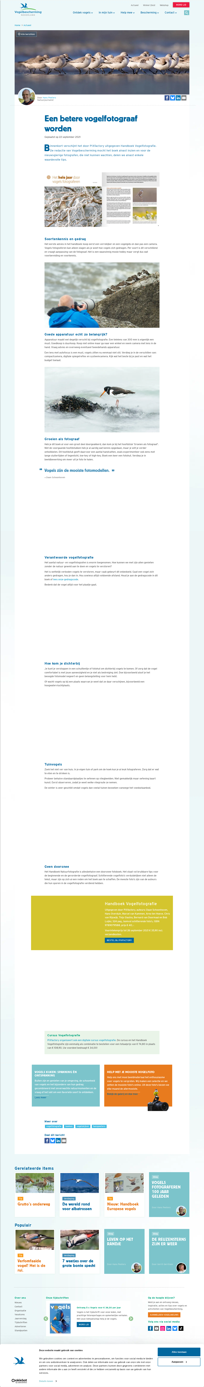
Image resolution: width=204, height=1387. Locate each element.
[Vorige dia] (45, 1327)
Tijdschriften (21, 1322)
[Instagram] (162, 1328)
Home (17, 25)
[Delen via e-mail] (183, 97)
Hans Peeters (49, 97)
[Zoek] (186, 13)
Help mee (126, 12)
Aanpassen (177, 1361)
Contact (169, 12)
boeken (69, 1126)
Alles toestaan (179, 1352)
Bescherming (149, 12)
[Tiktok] (181, 1328)
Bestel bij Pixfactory (119, 940)
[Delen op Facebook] (167, 97)
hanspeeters (99, 1126)
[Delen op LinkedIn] (178, 97)
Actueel (27, 25)
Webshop (164, 5)
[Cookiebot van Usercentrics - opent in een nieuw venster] (19, 1381)
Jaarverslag (20, 1318)
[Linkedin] (168, 1328)
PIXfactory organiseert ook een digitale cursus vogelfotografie (81, 1040)
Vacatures (20, 1314)
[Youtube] (156, 1328)
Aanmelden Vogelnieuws (164, 1315)
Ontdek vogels (82, 12)
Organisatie (20, 1310)
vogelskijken (83, 1126)
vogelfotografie (53, 1126)
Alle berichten (27, 34)
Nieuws (18, 1302)
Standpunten (21, 1330)
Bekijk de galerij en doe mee (122, 1094)
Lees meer (40, 1097)
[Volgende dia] (131, 1327)
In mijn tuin (105, 12)
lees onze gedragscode (65, 579)
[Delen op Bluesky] (172, 97)
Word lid (84, 1324)
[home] (28, 9)
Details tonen (46, 1381)
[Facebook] (150, 1328)
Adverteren (20, 1326)
